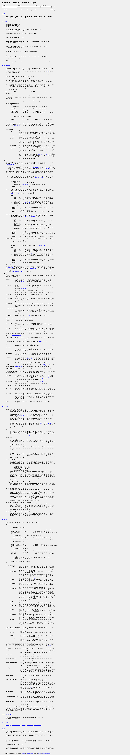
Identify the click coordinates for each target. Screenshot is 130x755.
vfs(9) (48, 71)
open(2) (43, 177)
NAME (3, 14)
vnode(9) (30, 725)
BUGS (3, 729)
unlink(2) (27, 216)
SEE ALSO (5, 722)
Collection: (43, 5)
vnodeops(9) (17, 125)
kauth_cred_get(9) (46, 423)
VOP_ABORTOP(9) (10, 267)
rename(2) (42, 245)
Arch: (36, 5)
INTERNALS (5, 519)
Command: (4, 5)
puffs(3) (41, 381)
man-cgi (39, 753)
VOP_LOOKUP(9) (42, 154)
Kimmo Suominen (29, 753)
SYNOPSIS (5, 21)
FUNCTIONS (5, 406)
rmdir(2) (34, 216)
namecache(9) (25, 184)
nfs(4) (17, 95)
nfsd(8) (30, 687)
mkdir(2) (13, 193)
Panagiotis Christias (46, 753)
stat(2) (37, 177)
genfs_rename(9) (44, 378)
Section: (20, 5)
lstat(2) (23, 288)
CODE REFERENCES (7, 714)
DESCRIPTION (6, 66)
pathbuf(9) (20, 415)
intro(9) (8, 725)
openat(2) (27, 435)
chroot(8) (28, 315)
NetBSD (23, 753)
